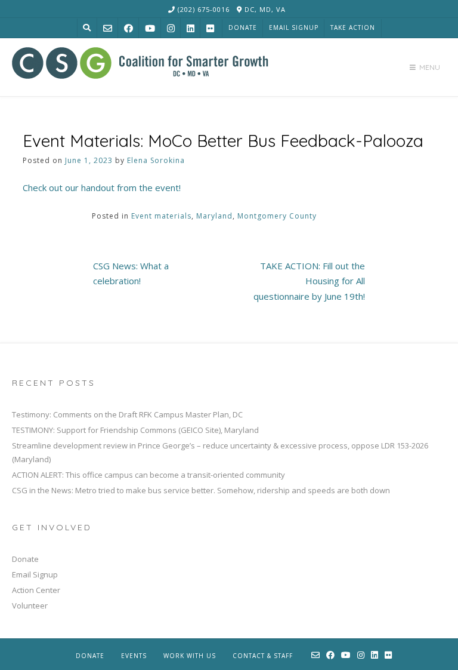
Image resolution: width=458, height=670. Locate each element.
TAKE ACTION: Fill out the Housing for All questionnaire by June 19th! (309, 281)
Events (134, 655)
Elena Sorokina (156, 160)
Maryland (214, 216)
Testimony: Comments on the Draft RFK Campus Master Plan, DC (127, 414)
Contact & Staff (263, 655)
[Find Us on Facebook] (128, 28)
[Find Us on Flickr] (210, 28)
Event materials (161, 216)
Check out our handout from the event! (102, 187)
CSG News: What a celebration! (131, 273)
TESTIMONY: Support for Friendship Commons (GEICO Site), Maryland (135, 430)
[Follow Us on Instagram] (171, 28)
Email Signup (293, 27)
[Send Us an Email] (107, 28)
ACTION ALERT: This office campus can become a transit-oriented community (148, 474)
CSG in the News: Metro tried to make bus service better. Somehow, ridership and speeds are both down (201, 490)
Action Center (36, 590)
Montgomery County (277, 216)
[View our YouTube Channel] (150, 28)
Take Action (352, 27)
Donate (242, 27)
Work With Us (189, 655)
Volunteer (30, 605)
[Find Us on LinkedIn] (190, 28)
